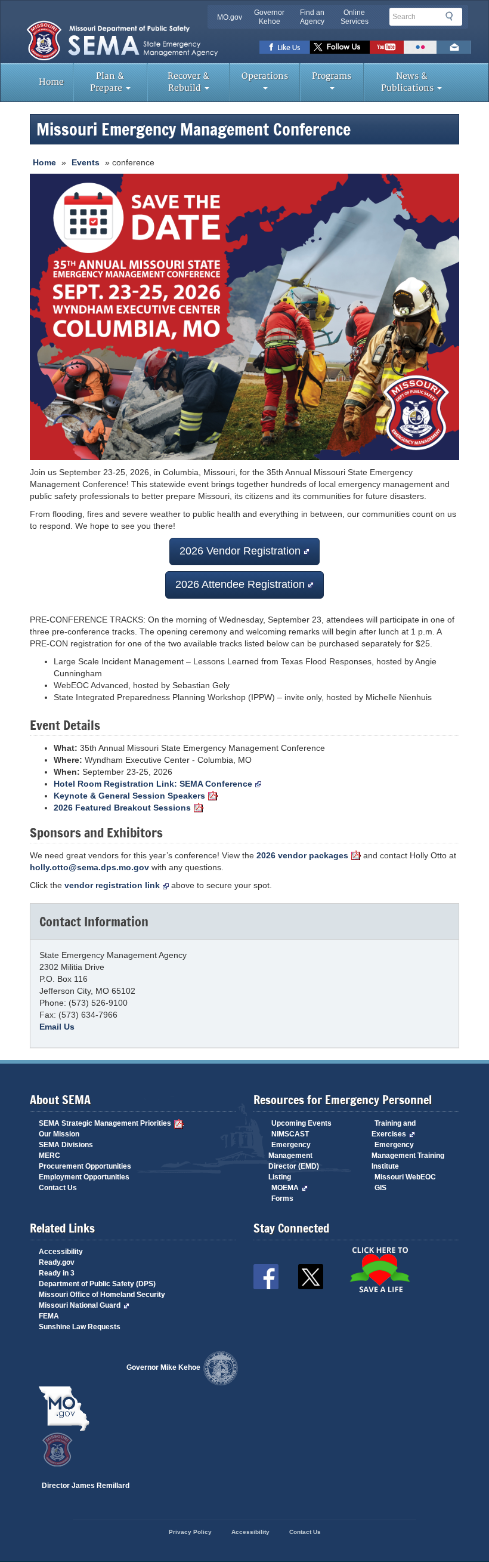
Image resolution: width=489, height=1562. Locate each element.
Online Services (355, 17)
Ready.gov (57, 1262)
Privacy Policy (190, 1532)
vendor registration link (112, 885)
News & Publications (408, 82)
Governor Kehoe (269, 17)
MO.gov (229, 17)
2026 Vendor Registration (240, 551)
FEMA (49, 1316)
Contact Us (58, 1188)
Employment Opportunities (84, 1177)
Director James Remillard (85, 1485)
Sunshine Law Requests (79, 1327)
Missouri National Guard (79, 1305)
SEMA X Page (340, 47)
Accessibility (61, 1251)
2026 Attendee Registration (240, 584)
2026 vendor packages (302, 855)
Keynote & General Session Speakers (129, 795)
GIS (380, 1188)
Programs (331, 76)
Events (86, 162)
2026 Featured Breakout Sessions (122, 807)
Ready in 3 (57, 1273)
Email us (454, 47)
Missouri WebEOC (405, 1177)
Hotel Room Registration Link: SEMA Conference (153, 783)
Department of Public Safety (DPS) (97, 1284)
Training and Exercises (394, 1128)
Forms (282, 1198)
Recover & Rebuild (188, 82)
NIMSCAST (290, 1134)
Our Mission (59, 1134)
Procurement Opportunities (85, 1166)
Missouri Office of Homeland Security (102, 1294)
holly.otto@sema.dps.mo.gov (89, 867)
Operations (265, 76)
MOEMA (285, 1188)
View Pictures (420, 47)
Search (452, 16)
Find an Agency (312, 17)
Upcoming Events (301, 1123)
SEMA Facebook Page (284, 47)
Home (51, 82)
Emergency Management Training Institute (408, 1155)
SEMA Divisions (66, 1145)
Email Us (57, 1026)
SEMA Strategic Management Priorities (105, 1123)
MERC (49, 1155)
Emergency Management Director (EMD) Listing (293, 1161)
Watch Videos (387, 47)
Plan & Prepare (107, 82)
